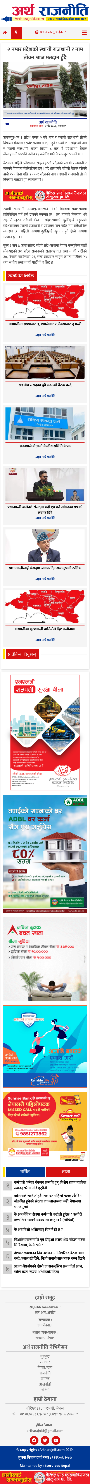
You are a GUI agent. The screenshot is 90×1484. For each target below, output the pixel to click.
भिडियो (45, 1390)
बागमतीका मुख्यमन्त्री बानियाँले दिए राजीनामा (45, 629)
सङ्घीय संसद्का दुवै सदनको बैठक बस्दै (45, 385)
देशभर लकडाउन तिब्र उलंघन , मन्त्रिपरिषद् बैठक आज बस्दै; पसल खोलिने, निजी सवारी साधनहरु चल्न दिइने (49, 1256)
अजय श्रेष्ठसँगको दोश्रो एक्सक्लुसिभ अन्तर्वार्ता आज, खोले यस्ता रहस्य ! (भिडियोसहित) (48, 1269)
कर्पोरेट (45, 1379)
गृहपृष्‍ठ (45, 1356)
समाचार (45, 1362)
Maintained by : (45, 1466)
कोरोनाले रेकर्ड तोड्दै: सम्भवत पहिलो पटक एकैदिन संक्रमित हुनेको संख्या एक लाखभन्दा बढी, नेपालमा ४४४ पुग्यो (47, 1201)
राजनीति (45, 1373)
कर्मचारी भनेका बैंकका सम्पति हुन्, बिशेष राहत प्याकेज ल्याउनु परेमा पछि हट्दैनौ (50, 1185)
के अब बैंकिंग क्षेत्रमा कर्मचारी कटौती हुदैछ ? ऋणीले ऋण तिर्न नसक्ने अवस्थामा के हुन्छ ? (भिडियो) (48, 1217)
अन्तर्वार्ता (45, 1384)
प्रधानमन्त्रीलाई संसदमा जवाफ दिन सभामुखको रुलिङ (45, 568)
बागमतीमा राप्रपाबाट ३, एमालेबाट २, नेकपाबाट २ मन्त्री (45, 324)
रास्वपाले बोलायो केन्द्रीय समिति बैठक (45, 446)
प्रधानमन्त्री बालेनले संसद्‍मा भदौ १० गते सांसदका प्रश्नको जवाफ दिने (45, 510)
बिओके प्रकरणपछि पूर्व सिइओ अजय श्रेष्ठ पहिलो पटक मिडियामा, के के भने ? (49, 1243)
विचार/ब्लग (45, 1368)
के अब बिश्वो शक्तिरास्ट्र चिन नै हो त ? (38, 1230)
